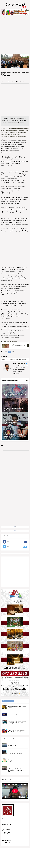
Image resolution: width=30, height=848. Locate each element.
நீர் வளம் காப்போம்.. (12, 745)
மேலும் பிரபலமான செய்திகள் (9, 341)
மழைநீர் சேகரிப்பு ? (12, 761)
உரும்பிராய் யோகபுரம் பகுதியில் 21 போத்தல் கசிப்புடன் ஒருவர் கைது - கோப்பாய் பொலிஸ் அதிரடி (15, 436)
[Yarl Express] (15, 8)
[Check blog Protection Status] (6, 843)
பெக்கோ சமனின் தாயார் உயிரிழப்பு (15, 714)
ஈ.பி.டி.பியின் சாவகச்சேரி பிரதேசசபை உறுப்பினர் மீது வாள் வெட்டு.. (13, 409)
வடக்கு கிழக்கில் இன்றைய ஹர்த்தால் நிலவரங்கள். (15, 136)
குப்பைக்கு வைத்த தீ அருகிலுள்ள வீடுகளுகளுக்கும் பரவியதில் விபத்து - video (16, 770)
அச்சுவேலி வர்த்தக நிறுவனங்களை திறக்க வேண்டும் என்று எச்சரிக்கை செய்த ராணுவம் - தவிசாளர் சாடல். (15, 129)
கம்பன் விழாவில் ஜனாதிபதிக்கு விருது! (18, 345)
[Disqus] (15, 469)
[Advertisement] (15, 36)
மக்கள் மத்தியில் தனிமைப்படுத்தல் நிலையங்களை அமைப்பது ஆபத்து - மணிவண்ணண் (13, 422)
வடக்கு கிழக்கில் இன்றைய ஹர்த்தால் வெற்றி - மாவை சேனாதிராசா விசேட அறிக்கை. (13, 133)
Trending (12, 344)
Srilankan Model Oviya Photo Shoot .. (17, 753)
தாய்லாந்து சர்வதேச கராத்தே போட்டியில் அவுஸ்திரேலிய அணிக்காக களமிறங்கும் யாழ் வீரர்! (17, 722)
